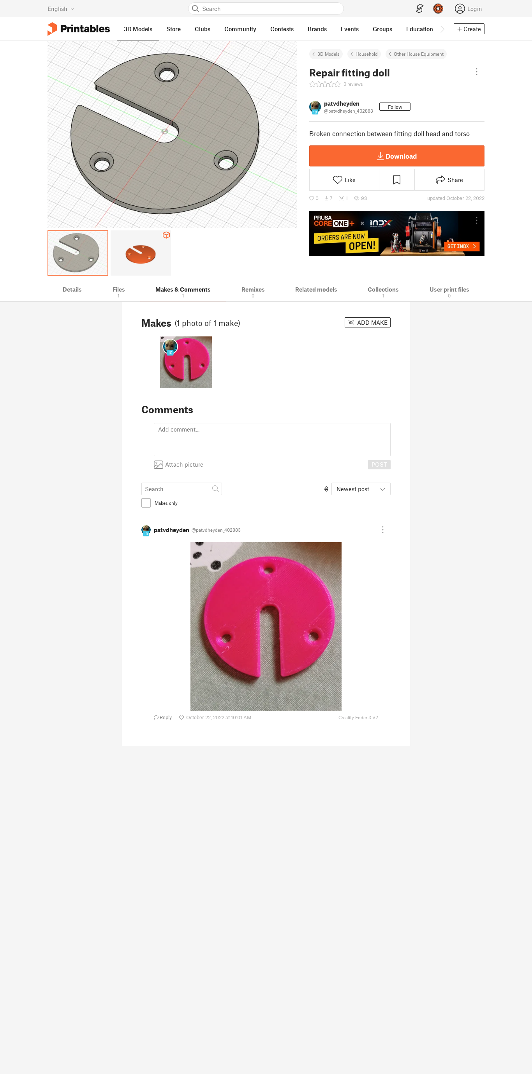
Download (401, 156)
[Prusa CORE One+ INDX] (396, 233)
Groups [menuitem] (382, 28)
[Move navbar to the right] (442, 29)
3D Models (328, 54)
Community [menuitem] (240, 28)
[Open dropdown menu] (476, 71)
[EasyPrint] (420, 9)
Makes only (166, 503)
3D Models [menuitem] (138, 28)
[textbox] (272, 439)
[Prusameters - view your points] (438, 9)
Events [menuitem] (350, 28)
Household (367, 54)
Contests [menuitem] (282, 28)
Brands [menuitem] (317, 28)
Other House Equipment (419, 54)
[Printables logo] (79, 29)
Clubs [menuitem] (202, 28)
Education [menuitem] (419, 28)
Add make (372, 322)
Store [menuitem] (173, 28)
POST (379, 464)
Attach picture (184, 464)
